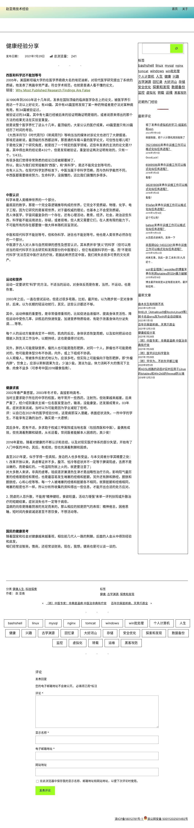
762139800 (153, 145)
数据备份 (178, 87)
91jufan (150, 205)
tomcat (143, 71)
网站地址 (41, 765)
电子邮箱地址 (45, 749)
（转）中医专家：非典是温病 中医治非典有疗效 (76, 603)
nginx (179, 65)
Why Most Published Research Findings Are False (53, 90)
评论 (39, 693)
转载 (161, 93)
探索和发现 (161, 87)
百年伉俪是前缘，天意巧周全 (156, 324)
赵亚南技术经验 (17, 9)
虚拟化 (151, 93)
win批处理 (173, 71)
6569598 (152, 165)
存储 (182, 82)
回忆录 (157, 82)
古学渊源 (144, 82)
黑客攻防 (180, 93)
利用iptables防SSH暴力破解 (169, 273)
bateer (150, 225)
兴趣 (176, 76)
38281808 (152, 185)
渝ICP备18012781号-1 (129, 819)
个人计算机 (146, 76)
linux (159, 65)
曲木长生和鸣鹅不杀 (151, 304)
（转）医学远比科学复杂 (153, 353)
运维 (169, 93)
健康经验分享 (146, 332)
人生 (159, 76)
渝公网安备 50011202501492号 (167, 819)
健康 (167, 76)
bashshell (146, 65)
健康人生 (18, 589)
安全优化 (144, 87)
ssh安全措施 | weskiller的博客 (165, 269)
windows (157, 71)
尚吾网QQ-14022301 (159, 245)
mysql (169, 65)
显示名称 (42, 732)
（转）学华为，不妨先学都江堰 (158, 361)
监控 (141, 93)
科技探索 (31, 589)
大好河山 (170, 82)
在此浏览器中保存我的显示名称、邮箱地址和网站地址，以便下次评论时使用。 (89, 781)
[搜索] (176, 48)
